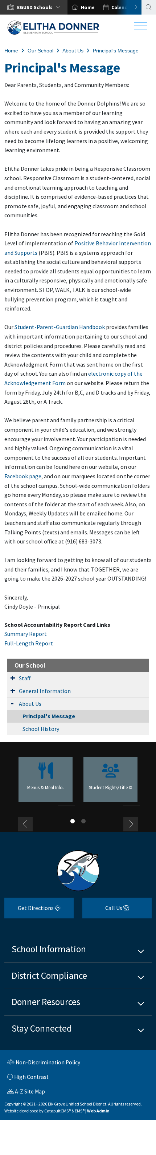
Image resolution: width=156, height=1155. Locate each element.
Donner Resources (46, 1002)
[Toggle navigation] (141, 27)
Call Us (102, 910)
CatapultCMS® (57, 1111)
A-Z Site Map (26, 1092)
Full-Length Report (28, 643)
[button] (40, 7)
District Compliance (49, 975)
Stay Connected (42, 1028)
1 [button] (72, 821)
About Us (72, 51)
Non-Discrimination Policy (43, 1063)
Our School (40, 51)
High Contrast (31, 1076)
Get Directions (29, 910)
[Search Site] (148, 7)
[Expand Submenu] (12, 678)
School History (40, 728)
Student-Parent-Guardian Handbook (60, 327)
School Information (49, 949)
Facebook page (22, 476)
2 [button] (83, 821)
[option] (33, 7)
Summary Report (25, 633)
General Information (45, 691)
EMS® (80, 1111)
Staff (24, 678)
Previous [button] (25, 824)
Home (88, 7)
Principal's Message (116, 51)
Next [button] (128, 7)
